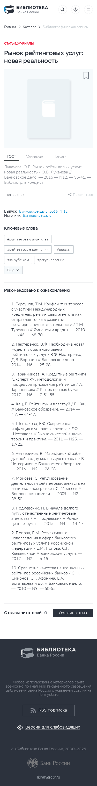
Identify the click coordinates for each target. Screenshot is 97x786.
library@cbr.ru (48, 777)
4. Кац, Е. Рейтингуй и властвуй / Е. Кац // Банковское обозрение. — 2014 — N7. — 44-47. (48, 408)
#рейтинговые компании (28, 249)
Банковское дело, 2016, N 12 (43, 211)
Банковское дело (37, 215)
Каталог (29, 27)
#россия (64, 249)
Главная (10, 27)
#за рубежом (18, 259)
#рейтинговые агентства (27, 239)
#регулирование (50, 259)
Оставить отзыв (73, 613)
